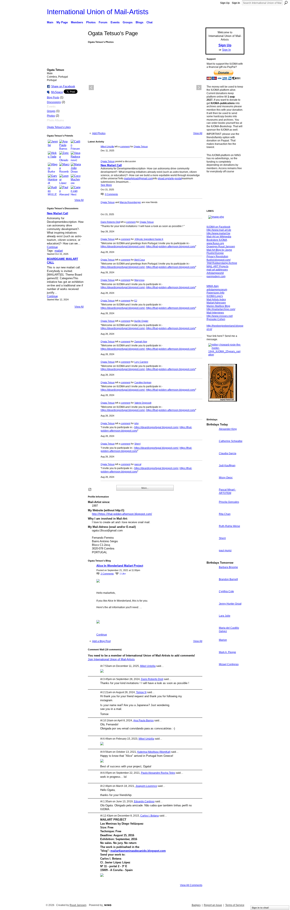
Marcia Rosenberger (130, 202)
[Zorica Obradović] (64, 156)
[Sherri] (212, 546)
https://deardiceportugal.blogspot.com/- (123, 246)
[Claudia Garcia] (212, 461)
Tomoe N (141, 692)
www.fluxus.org (215, 243)
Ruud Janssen (78, 905)
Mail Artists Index (216, 299)
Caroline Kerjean (142, 382)
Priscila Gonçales (229, 501)
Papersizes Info (215, 292)
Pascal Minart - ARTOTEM (227, 491)
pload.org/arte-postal (170, 178)
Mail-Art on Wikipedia (219, 236)
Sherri (137, 443)
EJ (135, 300)
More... (145, 488)
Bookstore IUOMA (217, 239)
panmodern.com (216, 276)
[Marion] (212, 647)
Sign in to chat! (260, 907)
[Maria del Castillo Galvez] (212, 635)
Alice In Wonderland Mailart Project (119, 565)
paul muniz (225, 550)
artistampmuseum (217, 289)
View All (79, 200)
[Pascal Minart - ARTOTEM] (212, 497)
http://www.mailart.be (218, 233)
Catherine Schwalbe (230, 441)
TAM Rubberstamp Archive (222, 263)
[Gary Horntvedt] (53, 179)
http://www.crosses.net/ (220, 316)
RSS (90, 490)
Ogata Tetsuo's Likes (59, 127)
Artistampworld (215, 273)
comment (125, 146)
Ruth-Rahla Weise (229, 526)
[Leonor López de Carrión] (64, 179)
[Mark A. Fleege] (212, 660)
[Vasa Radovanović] (76, 156)
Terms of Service (234, 905)
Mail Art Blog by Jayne (219, 249)
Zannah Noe (140, 341)
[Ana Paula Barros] (64, 145)
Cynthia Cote (226, 591)
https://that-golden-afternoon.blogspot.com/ (170, 246)
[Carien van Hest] (76, 190)
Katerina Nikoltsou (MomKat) (153, 751)
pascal (137, 464)
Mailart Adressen (216, 302)
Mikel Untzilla (107, 146)
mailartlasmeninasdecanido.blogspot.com (138, 850)
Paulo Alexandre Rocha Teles (158, 772)
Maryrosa (139, 280)
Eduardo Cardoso (144, 801)
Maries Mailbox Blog (218, 306)
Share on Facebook (63, 86)
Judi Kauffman (227, 465)
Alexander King (228, 429)
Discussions (54, 102)
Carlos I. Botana (149, 815)
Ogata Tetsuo (141, 146)
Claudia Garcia (227, 453)
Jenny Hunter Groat (230, 603)
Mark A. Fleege (227, 652)
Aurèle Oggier (141, 321)
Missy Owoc (226, 477)
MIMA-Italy (213, 286)
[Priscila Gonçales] (212, 509)
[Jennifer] (53, 145)
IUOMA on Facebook (218, 226)
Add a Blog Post (101, 641)
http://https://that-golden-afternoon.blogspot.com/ (122, 514)
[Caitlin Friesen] (76, 145)
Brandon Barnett (228, 579)
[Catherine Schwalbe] (212, 448)
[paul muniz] (212, 558)
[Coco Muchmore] (76, 179)
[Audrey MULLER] (53, 190)
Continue (52, 247)
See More (106, 185)
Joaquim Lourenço (146, 786)
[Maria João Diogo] (76, 168)
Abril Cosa (139, 259)
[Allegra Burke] (53, 168)
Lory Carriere (141, 362)
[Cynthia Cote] (212, 599)
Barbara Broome (228, 567)
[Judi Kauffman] (212, 473)
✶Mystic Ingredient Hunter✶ (148, 239)
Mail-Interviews (215, 312)
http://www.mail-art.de (219, 230)
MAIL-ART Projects (217, 266)
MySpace (57, 92)
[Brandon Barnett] (212, 587)
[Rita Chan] (212, 521)
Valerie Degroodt (142, 402)
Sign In (236, 2)
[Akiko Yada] (53, 156)
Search (286, 3)
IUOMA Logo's (215, 296)
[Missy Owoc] (212, 485)
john (136, 423)
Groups (51, 111)
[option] (145, 87)
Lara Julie (224, 615)
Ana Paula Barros (143, 720)
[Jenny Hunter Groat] (212, 611)
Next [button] (198, 87)
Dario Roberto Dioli (110, 222)
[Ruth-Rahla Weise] (212, 533)
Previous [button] (91, 87)
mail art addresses (217, 269)
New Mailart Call (57, 213)
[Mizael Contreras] (212, 672)
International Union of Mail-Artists (98, 12)
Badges (196, 905)
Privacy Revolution (217, 256)
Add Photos (99, 133)
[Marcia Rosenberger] (64, 168)
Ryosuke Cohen (216, 319)
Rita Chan (225, 514)
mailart (59, 250)
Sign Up (224, 2)
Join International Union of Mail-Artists (111, 659)
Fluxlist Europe (215, 253)
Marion (223, 639)
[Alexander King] (212, 436)
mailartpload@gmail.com (138, 178)
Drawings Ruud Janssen (221, 246)
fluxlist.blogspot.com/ (219, 259)
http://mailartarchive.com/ (221, 309)
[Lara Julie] (212, 623)
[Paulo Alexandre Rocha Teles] (64, 190)
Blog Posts (53, 97)
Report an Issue (213, 905)
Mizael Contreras (229, 664)
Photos (51, 115)
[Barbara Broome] (212, 575)
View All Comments (191, 885)
